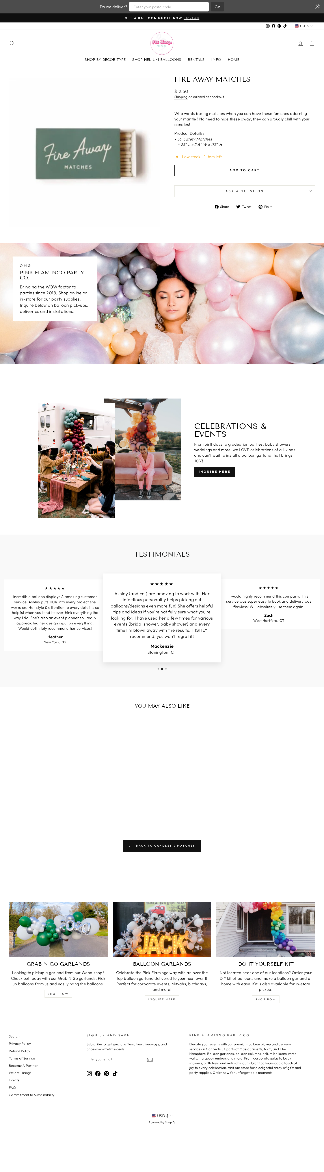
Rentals (196, 59)
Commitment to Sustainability (32, 1095)
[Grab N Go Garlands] (58, 929)
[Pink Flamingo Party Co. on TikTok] (115, 1073)
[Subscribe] (150, 1059)
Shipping (181, 97)
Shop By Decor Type (105, 59)
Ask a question (244, 191)
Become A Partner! (24, 1065)
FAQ (12, 1087)
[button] (316, 6)
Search (14, 1036)
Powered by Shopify (162, 1122)
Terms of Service (22, 1058)
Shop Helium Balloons (156, 59)
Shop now (265, 999)
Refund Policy (19, 1051)
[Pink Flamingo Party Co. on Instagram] (89, 1073)
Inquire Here (215, 472)
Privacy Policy (20, 1043)
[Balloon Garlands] (162, 929)
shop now (58, 993)
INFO (216, 59)
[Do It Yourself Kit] (265, 929)
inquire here (161, 999)
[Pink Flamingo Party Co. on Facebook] (98, 1073)
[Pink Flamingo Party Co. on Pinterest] (106, 1073)
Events (14, 1080)
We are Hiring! (20, 1073)
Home (233, 59)
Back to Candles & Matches (165, 845)
